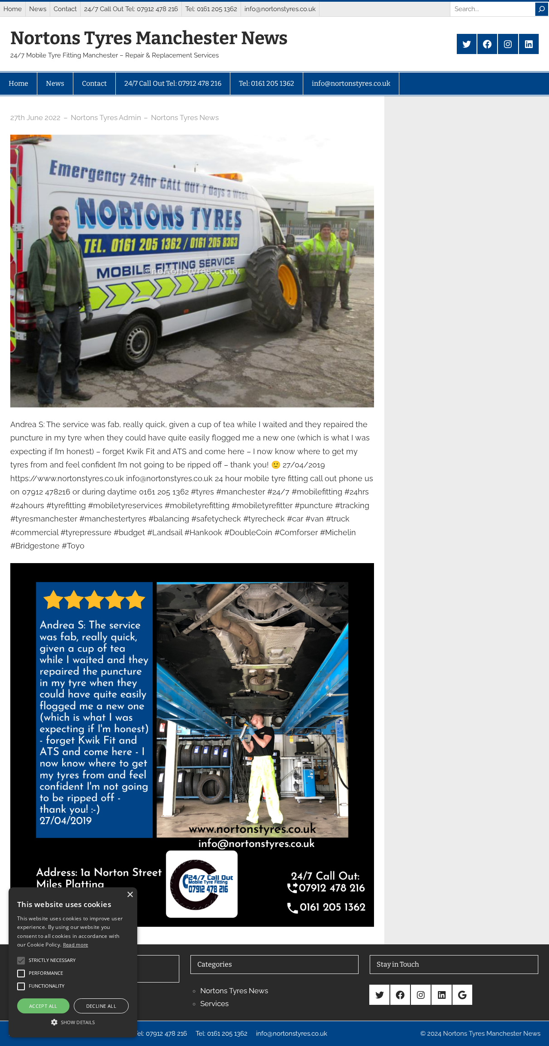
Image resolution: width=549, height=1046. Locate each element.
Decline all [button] (101, 1006)
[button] (73, 1022)
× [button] (130, 895)
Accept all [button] (43, 1006)
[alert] (73, 962)
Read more (75, 944)
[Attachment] (192, 569)
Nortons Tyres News (185, 117)
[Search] (541, 9)
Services (214, 1003)
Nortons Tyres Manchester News (149, 38)
